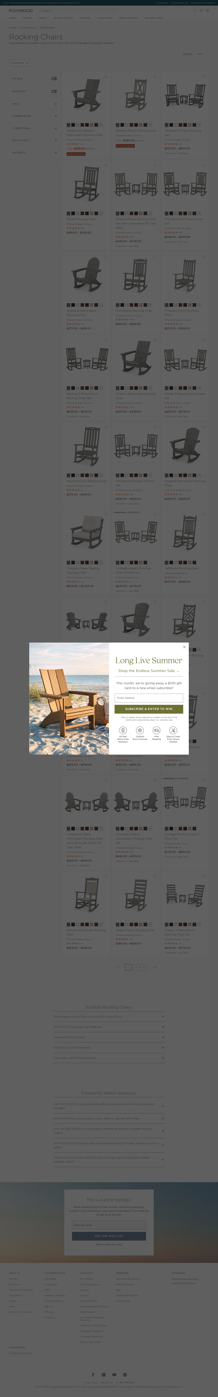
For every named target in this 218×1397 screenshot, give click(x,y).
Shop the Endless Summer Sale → (149, 670)
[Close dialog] (184, 647)
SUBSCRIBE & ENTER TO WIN (149, 709)
